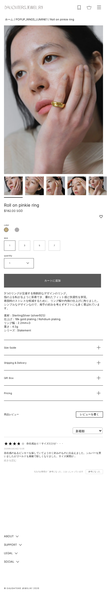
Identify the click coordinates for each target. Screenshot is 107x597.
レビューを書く (89, 414)
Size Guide (10, 347)
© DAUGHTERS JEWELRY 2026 (21, 588)
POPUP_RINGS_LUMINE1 (32, 19)
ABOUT (9, 536)
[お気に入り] (79, 7)
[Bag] (89, 7)
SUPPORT (10, 544)
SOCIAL (9, 561)
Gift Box (8, 377)
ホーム (9, 19)
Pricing (8, 393)
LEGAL (8, 553)
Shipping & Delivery (15, 362)
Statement (24, 330)
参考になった (94, 471)
